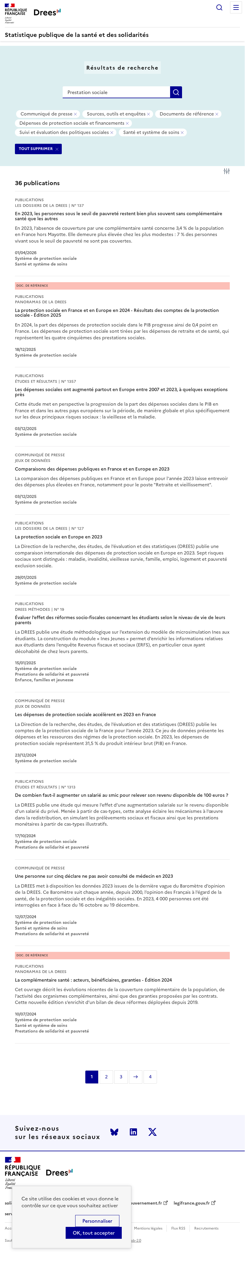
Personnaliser (97, 1220)
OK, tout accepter (94, 1232)
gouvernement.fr (144, 1203)
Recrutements (206, 1228)
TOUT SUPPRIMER (36, 148)
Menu (236, 7)
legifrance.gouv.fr (192, 1203)
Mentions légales (148, 1228)
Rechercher (219, 7)
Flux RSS (178, 1228)
